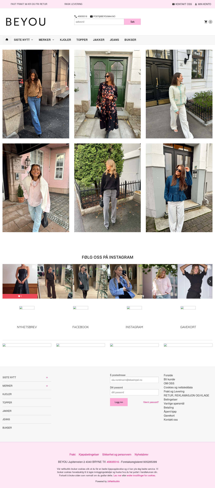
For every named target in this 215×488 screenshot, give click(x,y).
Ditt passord (116, 387)
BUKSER (130, 40)
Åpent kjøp (170, 411)
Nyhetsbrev (141, 454)
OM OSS (169, 383)
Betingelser (170, 399)
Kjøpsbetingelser (89, 454)
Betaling (169, 407)
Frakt (72, 454)
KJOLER (65, 40)
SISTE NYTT (22, 40)
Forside (168, 375)
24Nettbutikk (114, 481)
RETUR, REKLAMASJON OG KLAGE (186, 395)
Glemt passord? (151, 402)
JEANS (114, 40)
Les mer (118, 475)
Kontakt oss (171, 419)
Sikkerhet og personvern (116, 454)
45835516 (82, 16)
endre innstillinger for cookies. (141, 475)
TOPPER (82, 40)
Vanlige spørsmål (174, 403)
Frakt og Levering (174, 391)
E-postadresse (117, 375)
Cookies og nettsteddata (178, 387)
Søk (133, 21)
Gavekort (169, 415)
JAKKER (98, 40)
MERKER (45, 40)
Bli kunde (169, 379)
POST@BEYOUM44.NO (104, 16)
